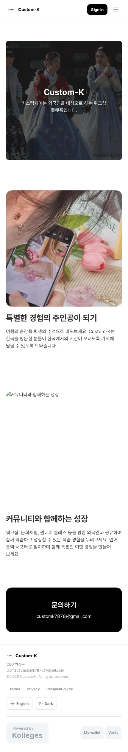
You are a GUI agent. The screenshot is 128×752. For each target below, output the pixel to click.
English (22, 703)
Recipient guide (59, 689)
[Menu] (115, 9)
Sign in (97, 9)
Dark (49, 703)
